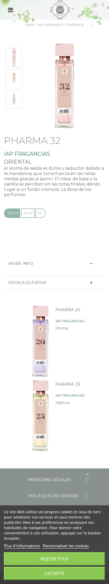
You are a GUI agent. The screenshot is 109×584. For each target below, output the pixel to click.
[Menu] (10, 10)
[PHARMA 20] (38, 341)
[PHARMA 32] (14, 57)
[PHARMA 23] (38, 415)
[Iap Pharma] (60, 9)
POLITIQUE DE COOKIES (53, 495)
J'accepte (54, 573)
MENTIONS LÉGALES (49, 479)
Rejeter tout (54, 559)
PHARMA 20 (68, 309)
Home (29, 25)
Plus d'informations (22, 545)
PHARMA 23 (68, 384)
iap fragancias (50, 25)
